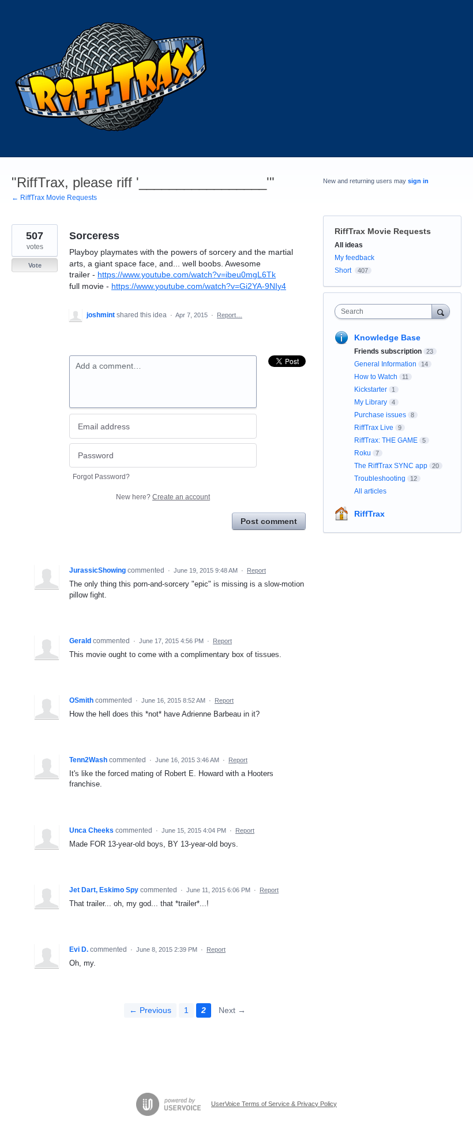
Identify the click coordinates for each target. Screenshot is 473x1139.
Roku (362, 453)
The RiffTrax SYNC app (390, 466)
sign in (418, 180)
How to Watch (375, 377)
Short (343, 270)
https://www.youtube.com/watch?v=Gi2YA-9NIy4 (198, 286)
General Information (385, 364)
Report (256, 570)
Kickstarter (370, 389)
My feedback (354, 258)
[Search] (440, 311)
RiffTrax (369, 513)
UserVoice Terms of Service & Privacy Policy (274, 1103)
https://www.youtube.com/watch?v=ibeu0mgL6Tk (186, 274)
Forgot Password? (101, 477)
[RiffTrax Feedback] (112, 78)
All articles (370, 491)
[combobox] (385, 311)
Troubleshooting (380, 478)
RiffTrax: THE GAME (386, 440)
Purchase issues (380, 415)
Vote (35, 265)
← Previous (150, 1010)
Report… (229, 314)
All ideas (349, 245)
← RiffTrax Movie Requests (54, 198)
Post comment (269, 521)
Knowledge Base (387, 337)
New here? (163, 497)
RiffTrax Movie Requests (383, 231)
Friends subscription (388, 351)
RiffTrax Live (373, 428)
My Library (370, 402)
